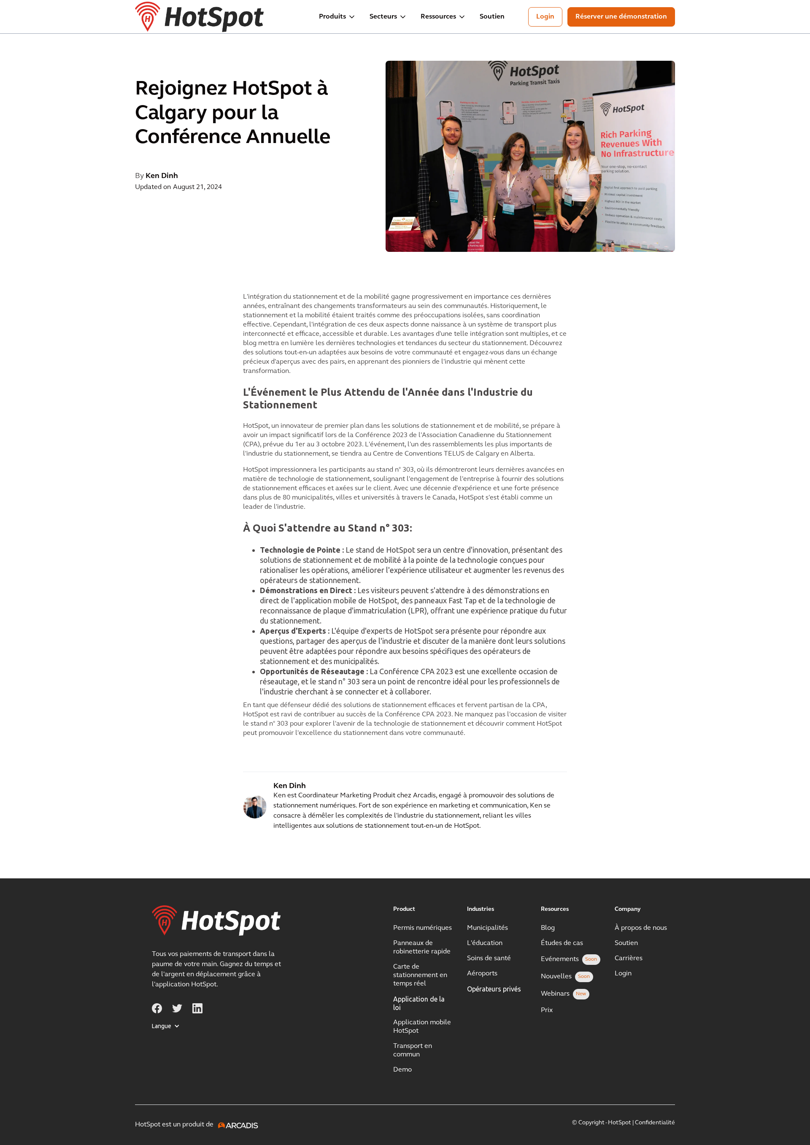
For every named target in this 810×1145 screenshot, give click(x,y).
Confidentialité (655, 1123)
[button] (337, 17)
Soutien (492, 17)
